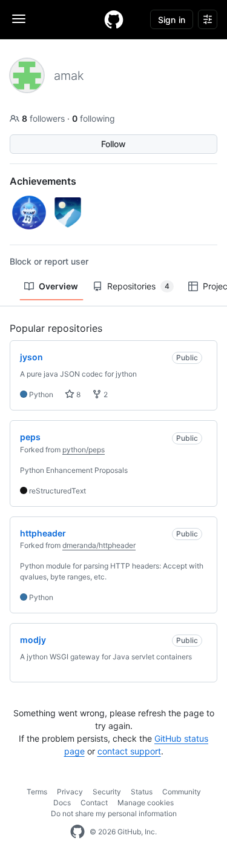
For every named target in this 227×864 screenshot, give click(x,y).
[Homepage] (113, 19)
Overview (58, 286)
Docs (62, 802)
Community (181, 791)
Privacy (70, 791)
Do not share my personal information (114, 813)
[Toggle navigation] (19, 19)
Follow (113, 144)
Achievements (43, 181)
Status (142, 791)
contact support (129, 751)
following (93, 118)
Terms (37, 791)
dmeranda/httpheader (99, 545)
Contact (94, 802)
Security (107, 791)
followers (44, 118)
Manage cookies (145, 802)
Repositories (138, 286)
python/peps (83, 449)
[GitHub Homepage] (77, 832)
